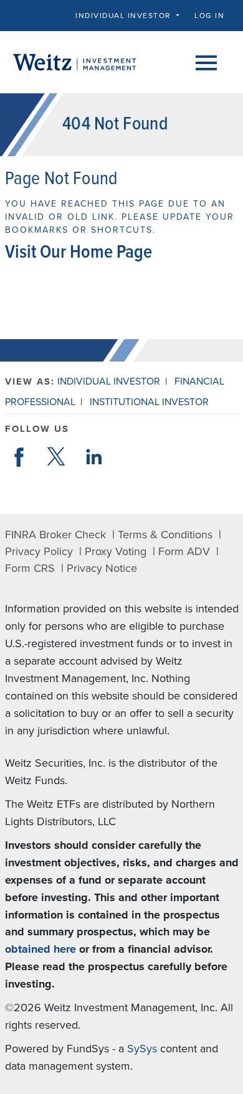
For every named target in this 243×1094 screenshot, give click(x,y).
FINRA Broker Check (55, 534)
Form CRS (30, 568)
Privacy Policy (39, 551)
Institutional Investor (149, 402)
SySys (142, 1048)
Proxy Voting (115, 551)
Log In (209, 15)
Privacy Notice (102, 568)
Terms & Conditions (165, 534)
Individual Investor (108, 381)
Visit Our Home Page (78, 253)
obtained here (40, 949)
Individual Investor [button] (124, 15)
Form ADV (184, 551)
